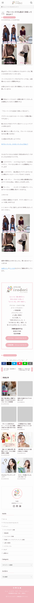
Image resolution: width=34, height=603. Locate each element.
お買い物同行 (7, 543)
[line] (17, 506)
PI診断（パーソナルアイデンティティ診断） (14, 539)
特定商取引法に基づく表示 (14, 593)
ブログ (5, 549)
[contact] (20, 506)
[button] (3, 363)
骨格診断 (6, 533)
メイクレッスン (8, 546)
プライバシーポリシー (24, 591)
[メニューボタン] (2, 2)
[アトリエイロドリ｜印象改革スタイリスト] (17, 2)
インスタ (12, 268)
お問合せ (5, 553)
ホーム (5, 519)
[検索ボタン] (31, 2)
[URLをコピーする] (30, 363)
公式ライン (4, 268)
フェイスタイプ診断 (9, 536)
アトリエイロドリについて (10, 523)
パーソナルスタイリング (9, 17)
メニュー (5, 526)
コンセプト (11, 591)
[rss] (18, 588)
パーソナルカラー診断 (9, 530)
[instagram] (14, 506)
